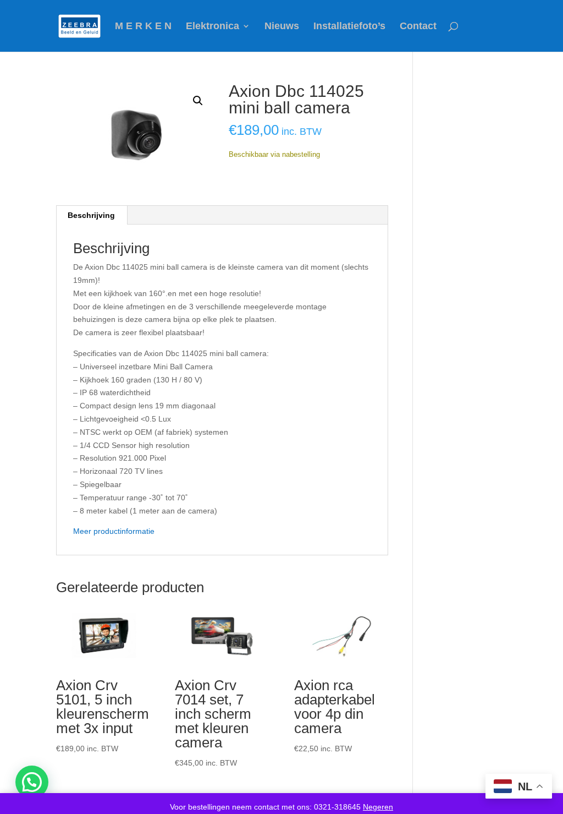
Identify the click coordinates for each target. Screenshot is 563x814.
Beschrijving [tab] (91, 215)
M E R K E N (143, 26)
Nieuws (281, 26)
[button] (198, 101)
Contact (418, 26)
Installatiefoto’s (349, 26)
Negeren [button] (378, 806)
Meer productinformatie (113, 531)
